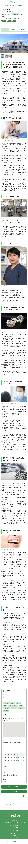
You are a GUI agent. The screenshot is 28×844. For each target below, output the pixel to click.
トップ (4, 29)
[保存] (26, 23)
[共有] (23, 23)
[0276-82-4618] (14, 841)
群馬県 (6, 5)
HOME (2, 5)
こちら (24, 803)
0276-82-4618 (6, 769)
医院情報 (23, 29)
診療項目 (14, 29)
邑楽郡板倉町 (12, 5)
